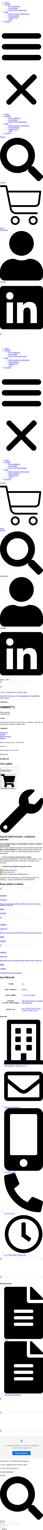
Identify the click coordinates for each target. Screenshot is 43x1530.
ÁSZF (10, 20)
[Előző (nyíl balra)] (1, 1527)
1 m (23, 984)
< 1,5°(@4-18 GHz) (28, 995)
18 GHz (24, 989)
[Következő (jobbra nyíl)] (3, 1527)
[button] (21, 68)
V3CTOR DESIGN (6, 1472)
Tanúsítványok (13, 18)
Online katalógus (14, 16)
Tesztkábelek (35, 696)
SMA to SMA (4, 698)
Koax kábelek (13, 8)
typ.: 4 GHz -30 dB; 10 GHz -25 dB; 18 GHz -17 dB (31, 1009)
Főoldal (6, 2)
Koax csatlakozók (14, 6)
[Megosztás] (5, 1525)
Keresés (2, 1475)
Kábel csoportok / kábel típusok (18, 14)
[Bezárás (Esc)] (7, 1525)
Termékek (7, 4)
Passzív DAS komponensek (17, 10)
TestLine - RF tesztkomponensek (19, 696)
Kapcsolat (7, 21)
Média (6, 12)
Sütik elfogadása (21, 1453)
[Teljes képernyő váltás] (3, 1525)
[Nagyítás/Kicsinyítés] (1, 1525)
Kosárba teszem (6, 770)
